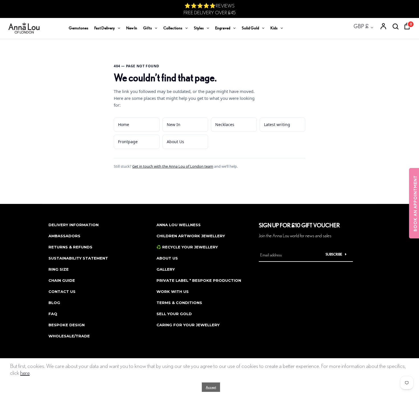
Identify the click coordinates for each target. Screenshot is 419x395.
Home (123, 124)
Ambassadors (64, 236)
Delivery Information (73, 224)
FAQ (52, 313)
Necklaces (224, 124)
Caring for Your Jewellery (187, 325)
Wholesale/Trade (69, 336)
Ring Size (58, 269)
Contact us (62, 291)
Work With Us (172, 291)
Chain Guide (61, 280)
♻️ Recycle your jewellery (187, 247)
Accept (211, 387)
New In (173, 124)
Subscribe (334, 254)
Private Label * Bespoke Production (198, 280)
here (25, 372)
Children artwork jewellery (190, 236)
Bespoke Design (66, 325)
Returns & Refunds (70, 247)
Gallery (165, 269)
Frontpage (128, 141)
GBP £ (361, 26)
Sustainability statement (78, 258)
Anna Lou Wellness (178, 224)
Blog (54, 302)
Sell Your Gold (174, 313)
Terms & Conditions (179, 302)
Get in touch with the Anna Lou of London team (172, 166)
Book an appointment (415, 203)
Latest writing (277, 124)
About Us (175, 141)
